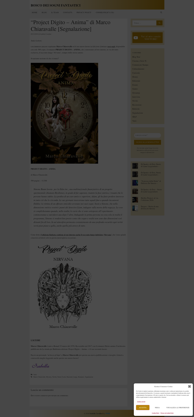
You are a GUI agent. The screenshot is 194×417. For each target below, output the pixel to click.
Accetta (143, 407)
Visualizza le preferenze (177, 407)
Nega (157, 407)
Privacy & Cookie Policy (167, 413)
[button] (189, 386)
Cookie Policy (155, 413)
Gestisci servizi (141, 401)
